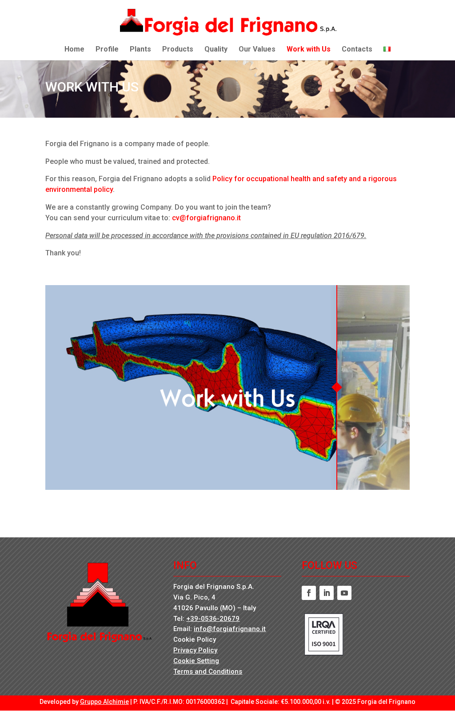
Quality (216, 49)
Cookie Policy (194, 639)
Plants (140, 49)
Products (177, 49)
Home (74, 49)
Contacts (357, 49)
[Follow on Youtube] (344, 593)
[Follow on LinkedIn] (326, 593)
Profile (107, 49)
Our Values (257, 49)
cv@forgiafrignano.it (206, 218)
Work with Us (309, 49)
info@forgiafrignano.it (230, 629)
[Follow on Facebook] (309, 593)
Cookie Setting (196, 661)
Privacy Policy (195, 650)
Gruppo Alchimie (104, 701)
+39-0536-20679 (212, 619)
